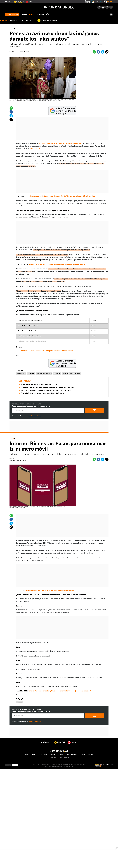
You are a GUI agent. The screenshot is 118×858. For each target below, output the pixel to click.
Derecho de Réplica (58, 766)
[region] (59, 854)
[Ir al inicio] (26, 7)
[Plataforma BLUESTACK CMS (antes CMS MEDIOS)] (15, 764)
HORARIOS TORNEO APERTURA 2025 (22, 20)
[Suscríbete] (107, 1)
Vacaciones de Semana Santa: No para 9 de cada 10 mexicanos (47, 350)
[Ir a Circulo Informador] (18, 1)
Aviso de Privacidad (49, 766)
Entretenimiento (72, 754)
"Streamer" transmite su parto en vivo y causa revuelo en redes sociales (47, 387)
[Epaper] (96, 1)
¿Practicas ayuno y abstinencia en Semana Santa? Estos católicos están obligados (60, 196)
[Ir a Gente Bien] (28, 1)
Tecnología (61, 754)
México (31, 14)
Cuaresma (31, 373)
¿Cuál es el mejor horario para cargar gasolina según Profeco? (49, 590)
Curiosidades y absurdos (44, 373)
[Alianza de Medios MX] (98, 764)
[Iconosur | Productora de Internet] (8, 764)
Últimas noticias (12, 14)
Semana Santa (21, 373)
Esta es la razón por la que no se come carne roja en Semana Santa (57, 264)
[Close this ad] (117, 849)
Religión (65, 373)
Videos (41, 14)
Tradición (57, 373)
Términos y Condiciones (35, 415)
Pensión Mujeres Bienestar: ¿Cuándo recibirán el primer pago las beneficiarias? (59, 691)
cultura (82, 754)
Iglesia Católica (75, 373)
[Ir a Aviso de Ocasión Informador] (8, 1)
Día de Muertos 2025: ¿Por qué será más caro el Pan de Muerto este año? (47, 390)
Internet (19, 701)
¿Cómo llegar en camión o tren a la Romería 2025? (39, 384)
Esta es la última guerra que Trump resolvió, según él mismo (42, 393)
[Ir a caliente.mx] (87, 1)
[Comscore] (108, 764)
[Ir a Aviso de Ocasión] (46, 740)
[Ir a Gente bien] (72, 740)
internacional (43, 754)
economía (90, 754)
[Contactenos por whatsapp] (111, 7)
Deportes (52, 754)
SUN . (13, 458)
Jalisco (24, 14)
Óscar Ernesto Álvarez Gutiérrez (20, 51)
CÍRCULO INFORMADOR (49, 20)
